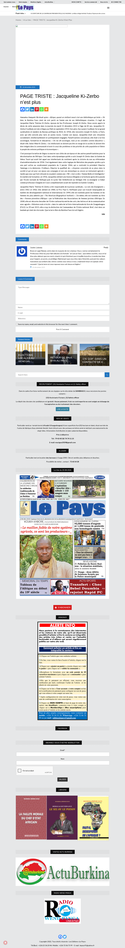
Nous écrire (104, 2)
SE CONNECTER (116, 2)
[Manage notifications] (5, 943)
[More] (46, 109)
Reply (106, 247)
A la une (27, 20)
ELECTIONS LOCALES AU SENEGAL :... (26, 358)
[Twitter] (27, 109)
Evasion (6, 6)
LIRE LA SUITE (62, 409)
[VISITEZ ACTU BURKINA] (62, 871)
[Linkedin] (32, 109)
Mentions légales (36, 2)
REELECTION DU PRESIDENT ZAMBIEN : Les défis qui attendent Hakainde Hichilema (58, 13)
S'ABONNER (64, 607)
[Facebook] (22, 109)
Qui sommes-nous (9, 2)
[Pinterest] (37, 109)
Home (18, 20)
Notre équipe (23, 2)
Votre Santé (15, 6)
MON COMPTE (76, 2)
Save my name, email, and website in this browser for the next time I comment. (48, 324)
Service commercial (91, 2)
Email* (62, 750)
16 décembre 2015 (28, 87)
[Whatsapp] (41, 109)
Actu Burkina (49, 2)
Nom (62, 759)
